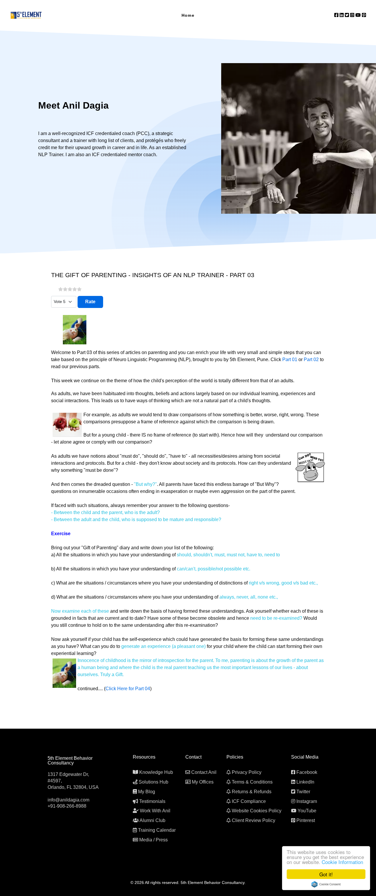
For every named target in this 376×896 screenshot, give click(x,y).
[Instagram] (352, 15)
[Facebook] (337, 15)
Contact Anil (203, 772)
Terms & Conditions (252, 781)
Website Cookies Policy (256, 810)
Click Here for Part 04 (127, 688)
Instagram (306, 801)
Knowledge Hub (156, 772)
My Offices (203, 781)
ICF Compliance (249, 801)
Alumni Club (152, 820)
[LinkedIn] (342, 15)
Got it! (326, 874)
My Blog (146, 791)
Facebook (306, 772)
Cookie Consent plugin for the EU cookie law (326, 884)
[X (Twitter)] (347, 15)
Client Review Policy (253, 820)
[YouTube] (358, 15)
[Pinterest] (364, 15)
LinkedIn (305, 781)
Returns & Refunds (251, 791)
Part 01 (289, 359)
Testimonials (152, 801)
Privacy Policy (246, 772)
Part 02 (311, 359)
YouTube (307, 810)
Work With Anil (155, 810)
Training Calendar (157, 830)
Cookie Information (342, 861)
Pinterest (305, 820)
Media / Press (153, 839)
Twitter (303, 791)
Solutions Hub (153, 781)
